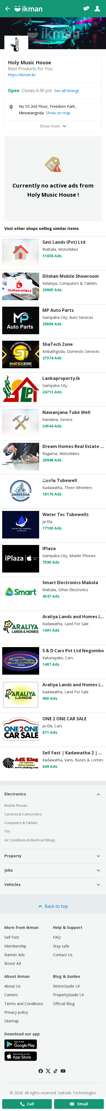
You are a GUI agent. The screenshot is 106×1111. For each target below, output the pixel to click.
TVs (7, 831)
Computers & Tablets (20, 823)
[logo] (20, 264)
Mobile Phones (15, 805)
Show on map (58, 112)
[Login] (97, 8)
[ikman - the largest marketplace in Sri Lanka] (28, 9)
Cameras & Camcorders (23, 814)
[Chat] (86, 8)
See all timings (66, 91)
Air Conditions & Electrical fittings (29, 840)
